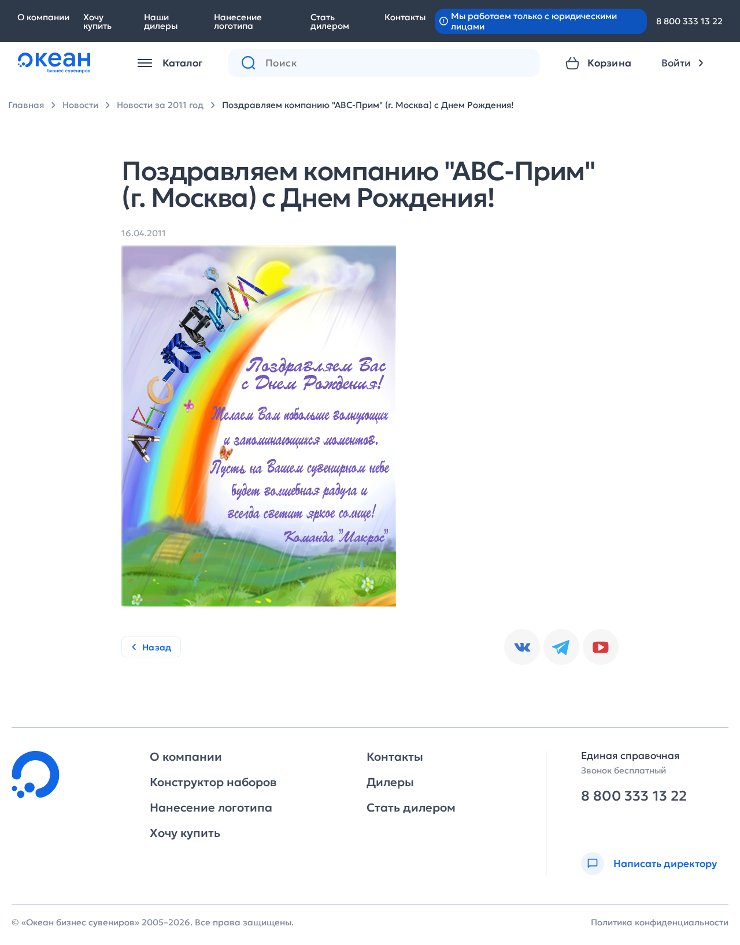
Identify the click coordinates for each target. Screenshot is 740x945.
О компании (43, 17)
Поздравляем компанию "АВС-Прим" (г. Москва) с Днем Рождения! (368, 104)
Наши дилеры (160, 21)
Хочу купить (97, 21)
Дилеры (390, 782)
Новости (80, 104)
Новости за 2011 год (160, 104)
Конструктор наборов (213, 782)
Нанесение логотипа (238, 21)
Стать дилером (329, 21)
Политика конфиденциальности (659, 922)
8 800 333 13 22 (689, 21)
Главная (26, 104)
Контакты (405, 17)
